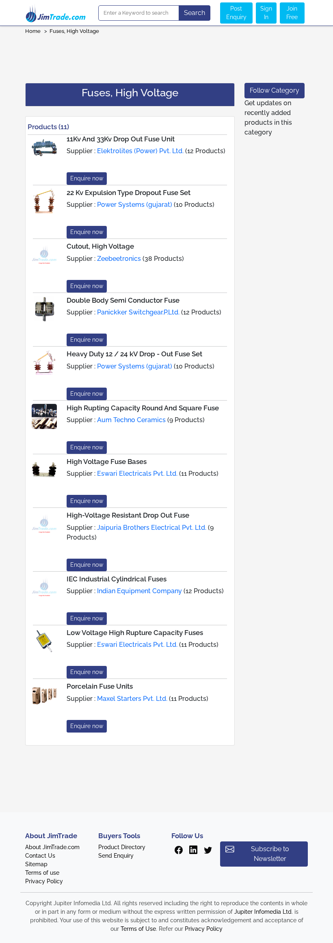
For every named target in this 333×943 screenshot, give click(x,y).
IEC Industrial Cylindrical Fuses (116, 579)
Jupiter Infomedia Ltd (263, 911)
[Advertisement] (166, 56)
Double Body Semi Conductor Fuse (123, 300)
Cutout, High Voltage (100, 246)
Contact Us (40, 855)
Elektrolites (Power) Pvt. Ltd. (140, 151)
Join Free (292, 12)
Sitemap (36, 864)
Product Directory (121, 847)
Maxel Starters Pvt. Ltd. (132, 698)
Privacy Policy (44, 881)
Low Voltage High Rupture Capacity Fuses (135, 633)
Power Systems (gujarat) (134, 204)
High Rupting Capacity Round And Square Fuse (143, 408)
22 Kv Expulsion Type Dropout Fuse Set (128, 193)
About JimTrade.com (52, 847)
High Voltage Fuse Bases (107, 461)
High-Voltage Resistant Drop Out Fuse (128, 515)
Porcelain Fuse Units (100, 686)
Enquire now (86, 178)
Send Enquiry (116, 855)
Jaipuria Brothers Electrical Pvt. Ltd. (151, 527)
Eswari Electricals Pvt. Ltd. (137, 473)
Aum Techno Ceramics (131, 420)
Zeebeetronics (119, 258)
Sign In (266, 12)
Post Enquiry (236, 12)
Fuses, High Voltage (74, 31)
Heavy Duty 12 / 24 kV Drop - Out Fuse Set (134, 354)
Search (194, 13)
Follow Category (274, 90)
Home (33, 31)
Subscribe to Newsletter (270, 854)
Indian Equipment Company (139, 591)
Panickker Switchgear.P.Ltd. (138, 312)
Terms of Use (138, 929)
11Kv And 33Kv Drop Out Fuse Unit (121, 139)
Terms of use (42, 872)
